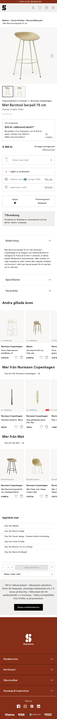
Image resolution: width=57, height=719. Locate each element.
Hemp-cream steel (12, 574)
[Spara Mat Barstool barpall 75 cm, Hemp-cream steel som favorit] (52, 567)
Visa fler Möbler (11, 526)
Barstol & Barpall (34, 20)
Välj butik (48, 187)
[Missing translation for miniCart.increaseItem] (12, 567)
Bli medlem (49, 135)
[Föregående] (5, 56)
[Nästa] (52, 56)
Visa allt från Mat (12, 443)
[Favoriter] (40, 7)
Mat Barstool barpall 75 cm (15, 23)
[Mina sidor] (33, 7)
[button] (7, 114)
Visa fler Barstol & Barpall (15, 552)
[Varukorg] (46, 7)
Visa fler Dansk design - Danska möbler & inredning (26, 536)
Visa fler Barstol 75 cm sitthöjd (18, 547)
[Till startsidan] (4, 7)
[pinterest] (31, 706)
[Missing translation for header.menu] (53, 7)
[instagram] (25, 706)
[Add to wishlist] (16, 357)
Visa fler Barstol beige (14, 531)
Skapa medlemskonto (28, 607)
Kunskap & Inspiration (16, 691)
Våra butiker (10, 680)
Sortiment (9, 669)
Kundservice (10, 659)
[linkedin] (38, 706)
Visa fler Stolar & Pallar (14, 542)
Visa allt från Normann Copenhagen (20, 374)
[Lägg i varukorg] (21, 357)
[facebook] (18, 706)
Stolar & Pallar (18, 20)
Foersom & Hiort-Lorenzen (14, 101)
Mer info (48, 179)
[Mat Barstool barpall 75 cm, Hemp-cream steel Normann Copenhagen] (28, 55)
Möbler (5, 20)
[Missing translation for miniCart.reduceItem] (4, 567)
